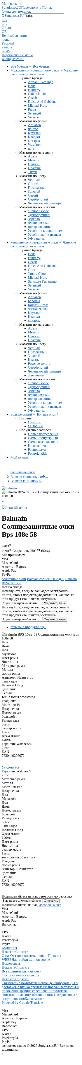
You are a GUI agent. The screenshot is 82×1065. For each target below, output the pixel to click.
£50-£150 (34, 422)
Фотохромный (39, 223)
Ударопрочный (39, 215)
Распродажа (37, 449)
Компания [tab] (9, 948)
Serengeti (34, 113)
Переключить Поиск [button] (36, 7)
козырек (34, 140)
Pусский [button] (8, 43)
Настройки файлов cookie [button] (31, 959)
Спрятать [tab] (22, 952)
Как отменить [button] (35, 998)
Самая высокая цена (43, 442)
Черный (34, 180)
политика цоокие (35, 955)
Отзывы (16, 955)
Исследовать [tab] (11, 963)
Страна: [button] (7, 28)
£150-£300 (35, 426)
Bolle (31, 86)
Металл (33, 160)
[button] (41, 20)
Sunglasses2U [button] (14, 15)
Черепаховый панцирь (44, 203)
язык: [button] (6, 39)
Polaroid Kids (37, 453)
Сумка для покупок (16, 11)
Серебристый (38, 199)
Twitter (56, 905)
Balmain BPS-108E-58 (26, 481)
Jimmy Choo (37, 273)
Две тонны (36, 375)
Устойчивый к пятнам (44, 234)
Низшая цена (37, 445)
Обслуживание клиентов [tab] (20, 975)
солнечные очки (22, 472)
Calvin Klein (37, 94)
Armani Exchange (40, 82)
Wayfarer (34, 144)
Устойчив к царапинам (45, 230)
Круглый (34, 133)
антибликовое (38, 211)
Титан (32, 172)
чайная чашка (38, 309)
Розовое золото (39, 363)
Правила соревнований (35, 991)
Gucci (32, 270)
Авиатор (34, 125)
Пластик (34, 168)
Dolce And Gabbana (42, 101)
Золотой (34, 191)
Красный (35, 359)
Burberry (34, 90)
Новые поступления (43, 434)
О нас (6, 955)
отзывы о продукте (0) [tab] (28, 627)
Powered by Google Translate (22, 1002)
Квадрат (34, 137)
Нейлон (34, 164)
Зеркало (34, 219)
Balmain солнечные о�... (29, 477)
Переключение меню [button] (17, 55)
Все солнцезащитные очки (22, 971)
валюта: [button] (7, 47)
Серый (33, 195)
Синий (33, 184)
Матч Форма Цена (42, 983)
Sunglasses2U (11, 7)
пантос (33, 129)
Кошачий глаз (38, 305)
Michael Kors (37, 105)
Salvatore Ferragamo (42, 281)
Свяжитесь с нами (15, 983)
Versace (33, 117)
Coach (32, 97)
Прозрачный (37, 187)
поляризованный (40, 227)
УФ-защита (36, 238)
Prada (32, 109)
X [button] (3, 15)
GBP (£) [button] (7, 51)
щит (31, 148)
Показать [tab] (8, 952)
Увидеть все (10, 767)
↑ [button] (2, 1053)
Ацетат (33, 156)
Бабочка (34, 301)
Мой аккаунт (11, 3)
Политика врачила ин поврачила (39, 987)
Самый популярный (43, 438)
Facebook (44, 905)
